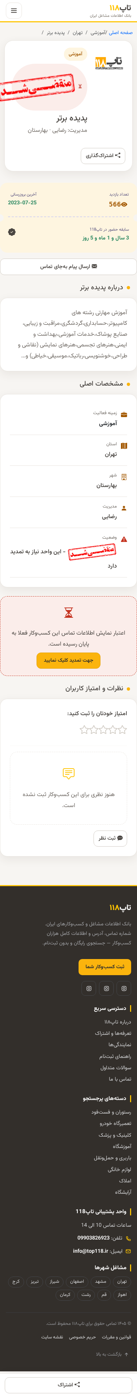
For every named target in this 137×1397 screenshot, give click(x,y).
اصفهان (77, 1281)
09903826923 (93, 1238)
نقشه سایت (52, 1337)
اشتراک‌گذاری (100, 156)
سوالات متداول (115, 1068)
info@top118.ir (90, 1251)
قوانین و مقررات (116, 1337)
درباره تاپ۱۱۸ (117, 1022)
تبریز (35, 1281)
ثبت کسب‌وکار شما (104, 967)
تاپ (110, 10)
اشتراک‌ (66, 1385)
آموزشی (98, 33)
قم (104, 1294)
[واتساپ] (88, 988)
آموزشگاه (122, 1147)
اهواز (122, 1294)
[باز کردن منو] (14, 11)
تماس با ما (120, 1079)
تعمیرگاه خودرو (115, 1123)
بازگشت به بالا (109, 1354)
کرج (16, 1281)
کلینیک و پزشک (115, 1135)
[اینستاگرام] (124, 988)
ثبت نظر (108, 838)
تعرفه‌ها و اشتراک (113, 1033)
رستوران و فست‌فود (111, 1112)
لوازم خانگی (119, 1170)
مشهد (100, 1281)
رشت (86, 1294)
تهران (78, 33)
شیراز (54, 1281)
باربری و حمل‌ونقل (112, 1158)
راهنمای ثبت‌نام (115, 1056)
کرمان (65, 1294)
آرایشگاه (123, 1192)
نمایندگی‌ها (120, 1045)
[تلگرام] (106, 988)
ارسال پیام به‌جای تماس (66, 267)
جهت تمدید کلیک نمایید (68, 661)
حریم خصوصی (82, 1337)
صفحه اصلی (120, 33)
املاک (125, 1181)
